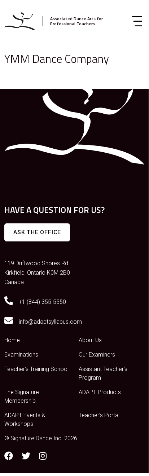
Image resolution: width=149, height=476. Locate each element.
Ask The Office (37, 232)
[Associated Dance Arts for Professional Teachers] (19, 21)
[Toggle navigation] (137, 21)
